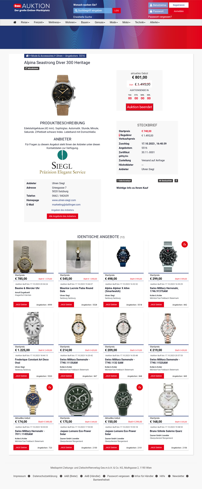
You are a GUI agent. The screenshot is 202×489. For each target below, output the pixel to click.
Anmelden (179, 11)
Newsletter (178, 476)
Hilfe (162, 476)
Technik (139, 22)
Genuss (99, 22)
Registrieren (179, 5)
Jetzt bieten (21, 304)
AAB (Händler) (92, 476)
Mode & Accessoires (42, 55)
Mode (113, 22)
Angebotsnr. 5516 (75, 55)
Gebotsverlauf (125, 181)
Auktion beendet (139, 107)
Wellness (54, 22)
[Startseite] (15, 22)
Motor (125, 22)
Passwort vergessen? (160, 16)
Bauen (85, 22)
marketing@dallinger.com (66, 204)
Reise (24, 22)
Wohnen (70, 22)
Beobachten (166, 181)
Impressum (19, 476)
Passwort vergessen (118, 476)
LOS (117, 10)
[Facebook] (176, 180)
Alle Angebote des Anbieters (62, 216)
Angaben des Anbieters (62, 210)
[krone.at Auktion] (33, 8)
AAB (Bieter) (71, 476)
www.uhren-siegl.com (64, 200)
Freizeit (38, 22)
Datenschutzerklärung (45, 476)
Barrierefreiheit (101, 479)
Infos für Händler (144, 476)
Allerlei (154, 22)
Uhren (59, 55)
